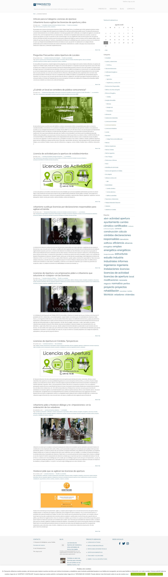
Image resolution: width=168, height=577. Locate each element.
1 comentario (64, 410)
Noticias (54, 278)
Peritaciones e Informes (111, 160)
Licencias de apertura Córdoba (40, 61)
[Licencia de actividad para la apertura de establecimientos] (66, 176)
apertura (38, 59)
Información (58, 92)
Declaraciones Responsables (48, 92)
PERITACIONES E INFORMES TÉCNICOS (97, 549)
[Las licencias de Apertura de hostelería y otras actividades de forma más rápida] (62, 545)
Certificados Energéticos (111, 72)
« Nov (106, 50)
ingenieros (57, 281)
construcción (111, 231)
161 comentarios (58, 343)
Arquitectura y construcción (113, 82)
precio (42, 347)
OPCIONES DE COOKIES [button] (138, 574)
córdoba (55, 280)
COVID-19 (109, 65)
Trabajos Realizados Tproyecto (112, 202)
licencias (68, 281)
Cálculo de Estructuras (110, 68)
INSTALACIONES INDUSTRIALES (95, 545)
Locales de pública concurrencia (68, 94)
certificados (49, 411)
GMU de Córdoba (69, 59)
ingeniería (53, 281)
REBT (77, 94)
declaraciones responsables (45, 94)
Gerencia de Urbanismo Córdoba (74, 213)
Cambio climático (111, 188)
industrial (76, 59)
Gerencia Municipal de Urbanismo (89, 213)
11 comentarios (95, 92)
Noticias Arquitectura (110, 146)
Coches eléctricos (111, 192)
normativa (35, 283)
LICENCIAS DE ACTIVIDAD (94, 542)
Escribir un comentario (72, 25)
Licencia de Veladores (81, 158)
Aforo (37, 94)
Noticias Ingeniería (109, 153)
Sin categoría (57, 58)
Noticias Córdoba (61, 25)
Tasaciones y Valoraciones (111, 199)
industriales (43, 281)
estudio (35, 281)
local (91, 281)
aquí (127, 574)
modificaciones (96, 281)
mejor (34, 347)
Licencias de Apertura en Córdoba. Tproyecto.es (55, 341)
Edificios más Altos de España (112, 89)
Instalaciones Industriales (111, 118)
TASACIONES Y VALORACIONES (95, 555)
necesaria (123, 280)
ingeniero (80, 59)
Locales (83, 92)
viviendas (60, 283)
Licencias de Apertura (52, 25)
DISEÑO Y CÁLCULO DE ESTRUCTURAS (97, 559)
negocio (49, 61)
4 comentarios (82, 212)
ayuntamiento (50, 280)
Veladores (57, 410)
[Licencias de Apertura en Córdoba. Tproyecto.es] (67, 363)
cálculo (123, 231)
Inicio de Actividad (87, 59)
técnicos (56, 283)
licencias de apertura (43, 26)
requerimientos (43, 478)
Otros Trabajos (108, 156)
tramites (52, 478)
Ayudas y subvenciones (111, 61)
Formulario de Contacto (39, 545)
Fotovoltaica (110, 111)
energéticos (90, 280)
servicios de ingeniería (71, 347)
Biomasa (109, 104)
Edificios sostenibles (111, 195)
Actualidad (44, 25)
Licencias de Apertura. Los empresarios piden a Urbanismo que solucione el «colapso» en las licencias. (62, 274)
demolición (124, 239)
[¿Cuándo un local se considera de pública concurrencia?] (66, 110)
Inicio (34, 13)
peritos (92, 413)
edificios (72, 280)
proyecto (40, 283)
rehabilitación (51, 283)
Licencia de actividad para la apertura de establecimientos (60, 153)
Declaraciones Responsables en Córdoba (56, 59)
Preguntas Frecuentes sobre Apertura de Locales (56, 55)
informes (48, 281)
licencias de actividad (48, 215)
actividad (40, 280)
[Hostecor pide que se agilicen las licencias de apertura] (67, 495)
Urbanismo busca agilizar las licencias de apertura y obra (59, 22)
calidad (37, 345)
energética (85, 280)
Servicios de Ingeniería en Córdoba (113, 170)
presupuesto (54, 61)
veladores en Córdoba (110, 209)
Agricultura (109, 79)
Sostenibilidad (108, 185)
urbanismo (53, 26)
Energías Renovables (110, 100)
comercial (118, 228)
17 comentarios (67, 156)
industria (39, 281)
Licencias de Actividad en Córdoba (41, 159)
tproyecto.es (42, 4)
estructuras (96, 280)
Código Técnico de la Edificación (114, 139)
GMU (37, 26)
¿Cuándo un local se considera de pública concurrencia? (59, 90)
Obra (49, 26)
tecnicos (59, 61)
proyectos (45, 283)
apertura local (43, 59)
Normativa (87, 92)
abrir (37, 280)
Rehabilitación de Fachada (111, 167)
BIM (108, 181)
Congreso (107, 75)
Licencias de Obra (73, 215)
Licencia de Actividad (71, 158)
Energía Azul (110, 107)
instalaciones (63, 281)
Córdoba (109, 96)
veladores (51, 415)
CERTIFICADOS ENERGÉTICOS (95, 552)
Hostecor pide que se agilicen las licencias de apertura (59, 471)
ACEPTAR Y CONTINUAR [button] (155, 574)
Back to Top (97, 84)
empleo (80, 280)
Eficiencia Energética (110, 93)
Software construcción (110, 178)
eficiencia (77, 280)
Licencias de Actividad (66, 92)
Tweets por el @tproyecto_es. (111, 20)
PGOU (106, 163)
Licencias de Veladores (111, 128)
